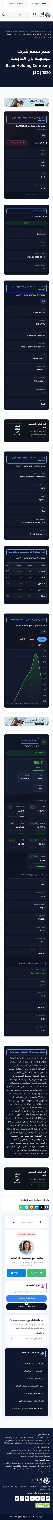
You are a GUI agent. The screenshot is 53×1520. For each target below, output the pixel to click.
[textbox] (26, 1338)
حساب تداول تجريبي (26, 1307)
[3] (26, 107)
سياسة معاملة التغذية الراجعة (28, 1453)
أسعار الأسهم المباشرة (32, 32)
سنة (31, 645)
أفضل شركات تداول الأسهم (17, 430)
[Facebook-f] (48, 1498)
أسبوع (41, 639)
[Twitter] (37, 1498)
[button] (46, 1207)
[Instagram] (42, 1498)
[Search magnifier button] (3, 14)
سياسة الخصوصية (42, 1456)
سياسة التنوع (44, 1451)
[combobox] (26, 1338)
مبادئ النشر (11, 1453)
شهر (32, 639)
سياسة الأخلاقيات (31, 1451)
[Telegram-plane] (32, 1498)
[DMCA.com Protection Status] (42, 1507)
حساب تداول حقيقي (26, 1298)
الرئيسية (47, 32)
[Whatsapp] (22, 1498)
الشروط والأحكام (27, 1456)
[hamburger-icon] (49, 24)
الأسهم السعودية (13, 32)
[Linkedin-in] (27, 1498)
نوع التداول (39, 1333)
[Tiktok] (17, 1498)
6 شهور (41, 645)
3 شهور (22, 639)
